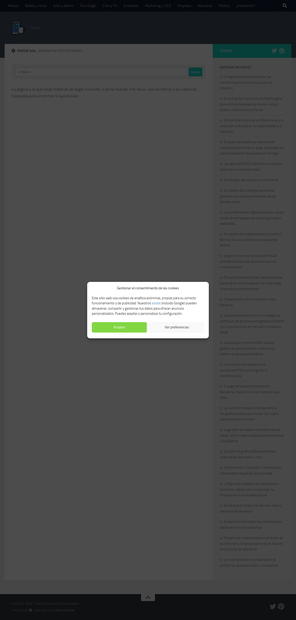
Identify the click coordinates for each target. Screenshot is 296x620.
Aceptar (119, 327)
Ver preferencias (177, 327)
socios (156, 303)
